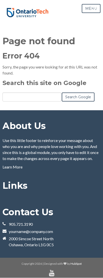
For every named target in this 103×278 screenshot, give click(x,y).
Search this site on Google (44, 82)
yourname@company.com (31, 231)
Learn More (12, 166)
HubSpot (76, 264)
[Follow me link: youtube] (51, 273)
